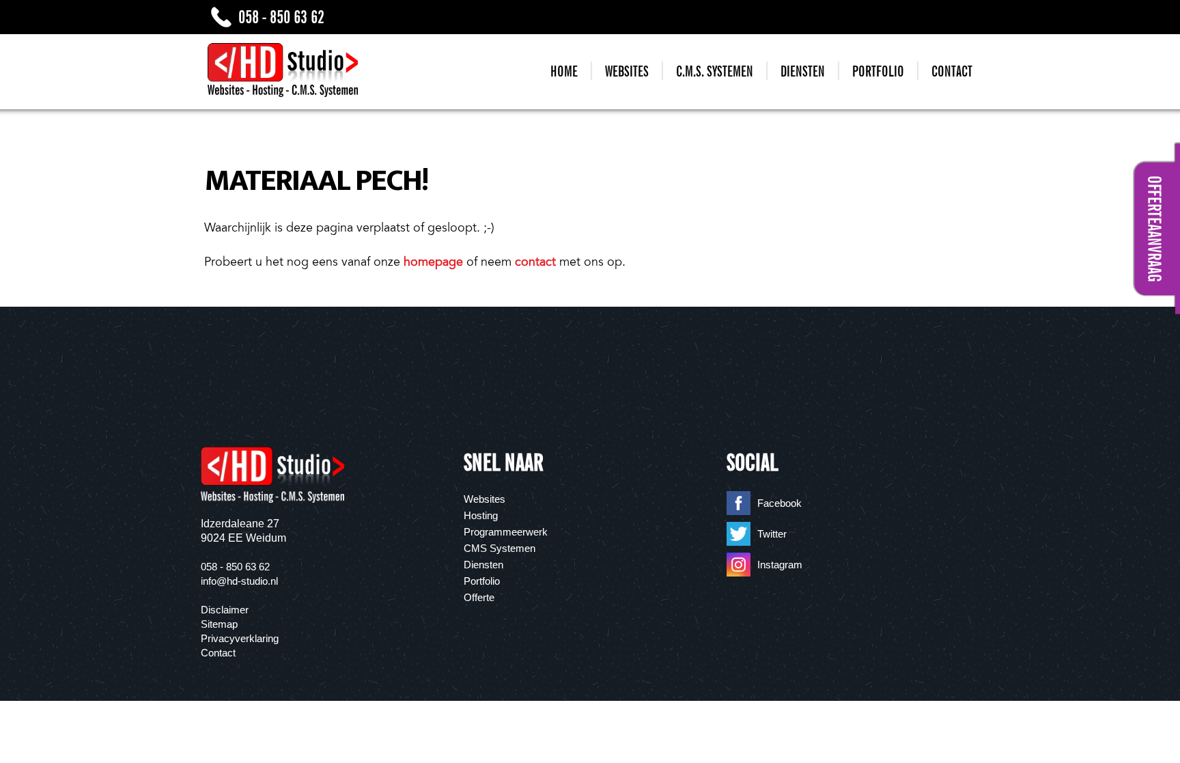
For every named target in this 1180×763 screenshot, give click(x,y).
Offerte (479, 597)
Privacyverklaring (240, 638)
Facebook (779, 503)
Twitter (772, 534)
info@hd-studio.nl (239, 581)
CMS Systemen (499, 548)
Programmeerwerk (506, 532)
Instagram (779, 564)
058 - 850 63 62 (281, 16)
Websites (627, 71)
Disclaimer (225, 609)
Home (564, 71)
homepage (433, 261)
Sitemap (219, 624)
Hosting (481, 515)
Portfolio (878, 71)
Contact (951, 71)
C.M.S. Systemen (714, 71)
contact (535, 261)
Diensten (803, 71)
